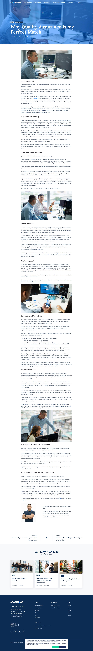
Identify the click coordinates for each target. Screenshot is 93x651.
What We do (47, 2)
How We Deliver (37, 2)
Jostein (43, 275)
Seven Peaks (14, 36)
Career (12, 22)
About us (37, 610)
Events (69, 608)
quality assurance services (29, 500)
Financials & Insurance (56, 608)
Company (70, 2)
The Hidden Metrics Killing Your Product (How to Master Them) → (69, 539)
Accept (55, 646)
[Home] (46, 538)
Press (69, 612)
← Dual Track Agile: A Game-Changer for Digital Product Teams (24, 539)
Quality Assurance (18, 22)
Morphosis (37, 617)
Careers (69, 605)
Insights (63, 2)
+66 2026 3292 (38, 628)
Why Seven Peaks (28, 2)
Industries (54, 602)
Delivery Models (38, 608)
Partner (69, 615)
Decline (63, 646)
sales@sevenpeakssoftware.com (42, 626)
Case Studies (56, 2)
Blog (36, 612)
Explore (37, 602)
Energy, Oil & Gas (55, 605)
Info (69, 602)
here (60, 498)
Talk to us (38, 623)
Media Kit (70, 610)
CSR (36, 615)
